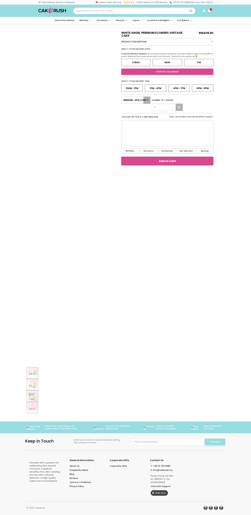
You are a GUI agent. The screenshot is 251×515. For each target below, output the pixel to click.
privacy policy (77, 486)
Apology (205, 150)
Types (135, 20)
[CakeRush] (52, 12)
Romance (149, 150)
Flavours (120, 20)
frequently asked (79, 470)
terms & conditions (80, 482)
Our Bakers (183, 20)
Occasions (102, 20)
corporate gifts (118, 465)
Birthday (83, 20)
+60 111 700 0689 (181, 2)
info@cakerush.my (163, 470)
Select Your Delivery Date (135, 48)
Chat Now (160, 492)
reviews (74, 478)
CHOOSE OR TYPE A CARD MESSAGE (167, 116)
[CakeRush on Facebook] (206, 508)
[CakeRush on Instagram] (216, 508)
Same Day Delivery (65, 20)
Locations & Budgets (158, 20)
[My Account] (204, 11)
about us (74, 465)
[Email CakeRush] (221, 508)
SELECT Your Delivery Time (135, 81)
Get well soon (186, 150)
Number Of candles (162, 100)
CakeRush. (40, 507)
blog (72, 474)
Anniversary (167, 150)
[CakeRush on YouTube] (211, 508)
